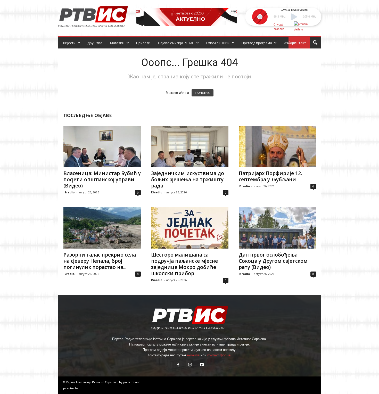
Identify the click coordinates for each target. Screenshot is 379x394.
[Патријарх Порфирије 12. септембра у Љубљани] (277, 146)
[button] (315, 42)
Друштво (94, 42)
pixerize (129, 382)
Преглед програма (257, 42)
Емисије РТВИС (218, 42)
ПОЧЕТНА (202, 92)
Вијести (69, 42)
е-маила (193, 355)
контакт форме (218, 355)
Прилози (143, 42)
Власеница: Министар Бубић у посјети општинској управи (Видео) (102, 179)
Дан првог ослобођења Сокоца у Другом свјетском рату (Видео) (273, 260)
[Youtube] (201, 365)
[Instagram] (190, 365)
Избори (290, 42)
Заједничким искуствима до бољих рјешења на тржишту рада (187, 179)
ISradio (69, 192)
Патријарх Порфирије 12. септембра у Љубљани (270, 176)
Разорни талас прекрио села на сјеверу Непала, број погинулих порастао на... (99, 260)
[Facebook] (178, 365)
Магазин (117, 42)
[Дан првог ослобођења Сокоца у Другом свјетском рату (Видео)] (277, 228)
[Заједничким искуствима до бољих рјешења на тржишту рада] (189, 146)
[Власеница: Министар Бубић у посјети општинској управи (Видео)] (102, 146)
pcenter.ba (70, 388)
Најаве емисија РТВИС (176, 42)
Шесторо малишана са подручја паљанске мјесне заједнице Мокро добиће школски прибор (184, 264)
